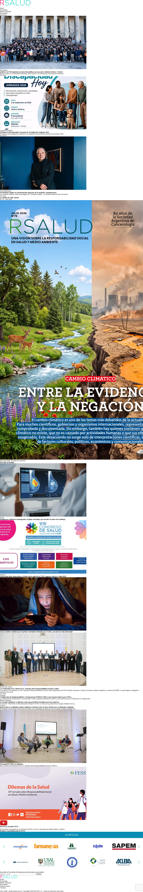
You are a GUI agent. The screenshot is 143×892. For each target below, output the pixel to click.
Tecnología (3, 10)
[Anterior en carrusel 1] (4, 846)
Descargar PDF (5, 461)
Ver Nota (3, 75)
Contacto (3, 888)
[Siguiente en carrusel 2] (138, 862)
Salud (2, 8)
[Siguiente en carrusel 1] (138, 846)
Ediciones (3, 15)
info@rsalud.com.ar (15, 891)
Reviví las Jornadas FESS (9, 826)
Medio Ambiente (5, 11)
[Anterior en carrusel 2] (4, 862)
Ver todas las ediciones (18, 461)
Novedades (3, 13)
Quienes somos (5, 886)
